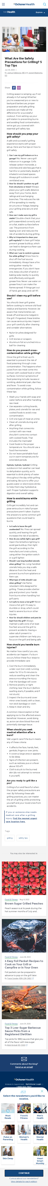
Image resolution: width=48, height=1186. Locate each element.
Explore (39, 12)
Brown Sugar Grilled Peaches (24, 903)
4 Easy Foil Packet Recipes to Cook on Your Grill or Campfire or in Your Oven (24, 964)
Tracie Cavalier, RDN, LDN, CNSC (19, 978)
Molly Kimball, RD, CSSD (16, 1045)
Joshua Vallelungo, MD (16, 73)
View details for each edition (24, 1181)
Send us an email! (24, 1067)
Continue (24, 1173)
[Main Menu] (3, 4)
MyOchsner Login (33, 1084)
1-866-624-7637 (24, 1087)
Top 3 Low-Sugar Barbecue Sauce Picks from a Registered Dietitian (23, 1031)
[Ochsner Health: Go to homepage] (24, 4)
